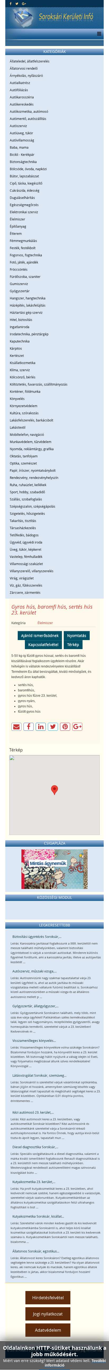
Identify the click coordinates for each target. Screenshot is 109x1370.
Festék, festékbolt (22, 248)
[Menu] (97, 34)
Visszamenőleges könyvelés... (34, 1040)
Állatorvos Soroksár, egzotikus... (35, 1251)
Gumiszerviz (19, 284)
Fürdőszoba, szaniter (25, 276)
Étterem (16, 233)
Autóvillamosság (22, 140)
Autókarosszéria (22, 97)
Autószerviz (18, 126)
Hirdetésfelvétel (48, 1298)
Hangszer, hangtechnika (28, 298)
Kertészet (17, 355)
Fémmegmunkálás (23, 241)
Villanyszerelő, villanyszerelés (31, 571)
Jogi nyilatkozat (48, 1314)
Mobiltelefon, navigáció (27, 434)
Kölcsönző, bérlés (22, 377)
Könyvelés (17, 398)
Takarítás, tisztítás (23, 521)
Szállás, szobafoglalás (26, 499)
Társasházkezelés (23, 528)
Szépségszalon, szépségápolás (32, 506)
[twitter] (16, 3)
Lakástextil (17, 427)
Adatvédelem (48, 1330)
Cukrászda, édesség (24, 190)
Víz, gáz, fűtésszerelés (26, 585)
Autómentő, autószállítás (28, 118)
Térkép (73, 644)
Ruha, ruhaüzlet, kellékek (28, 485)
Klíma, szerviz (20, 370)
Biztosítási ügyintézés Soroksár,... (36, 936)
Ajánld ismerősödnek (39, 635)
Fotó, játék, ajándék (24, 262)
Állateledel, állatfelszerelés (29, 61)
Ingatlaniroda (19, 327)
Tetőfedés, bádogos (24, 535)
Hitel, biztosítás (21, 320)
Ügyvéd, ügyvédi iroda (26, 542)
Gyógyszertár (20, 291)
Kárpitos (16, 348)
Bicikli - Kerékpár (22, 154)
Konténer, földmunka (25, 391)
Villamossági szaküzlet (26, 564)
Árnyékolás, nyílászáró (26, 75)
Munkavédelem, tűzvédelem (30, 442)
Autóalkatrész (20, 83)
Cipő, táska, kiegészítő (26, 183)
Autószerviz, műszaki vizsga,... (34, 971)
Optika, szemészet (23, 463)
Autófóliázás (19, 90)
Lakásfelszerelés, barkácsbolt (31, 420)
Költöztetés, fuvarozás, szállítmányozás (38, 384)
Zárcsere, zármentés (25, 592)
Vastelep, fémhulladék (26, 556)
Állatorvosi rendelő (24, 68)
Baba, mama (19, 147)
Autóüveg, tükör (21, 133)
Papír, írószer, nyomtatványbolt (33, 470)
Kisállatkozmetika (22, 363)
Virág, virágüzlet (22, 578)
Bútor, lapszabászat (24, 176)
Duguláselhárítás (22, 197)
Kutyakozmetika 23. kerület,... (33, 1182)
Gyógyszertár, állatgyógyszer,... (35, 1006)
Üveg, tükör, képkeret (25, 549)
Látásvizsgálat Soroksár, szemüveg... (39, 1075)
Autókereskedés (22, 104)
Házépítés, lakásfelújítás (28, 305)
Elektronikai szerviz (24, 212)
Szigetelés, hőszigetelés (27, 513)
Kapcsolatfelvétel (43, 644)
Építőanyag (18, 226)
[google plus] (24, 3)
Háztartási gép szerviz (26, 312)
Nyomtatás (76, 635)
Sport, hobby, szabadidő (27, 492)
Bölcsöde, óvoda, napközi (28, 169)
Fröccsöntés (19, 269)
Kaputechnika (20, 341)
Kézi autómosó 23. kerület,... (33, 1112)
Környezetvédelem (23, 406)
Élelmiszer (17, 219)
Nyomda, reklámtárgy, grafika (32, 449)
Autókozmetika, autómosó (29, 111)
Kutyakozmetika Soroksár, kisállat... (38, 1216)
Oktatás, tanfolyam (24, 456)
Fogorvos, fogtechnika (26, 255)
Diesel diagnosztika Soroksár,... (35, 1147)
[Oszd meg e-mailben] (16, 727)
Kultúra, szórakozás (24, 413)
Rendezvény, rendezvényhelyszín (34, 477)
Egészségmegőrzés (24, 205)
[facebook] (11, 3)
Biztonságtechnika (23, 162)
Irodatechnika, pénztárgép (29, 334)
